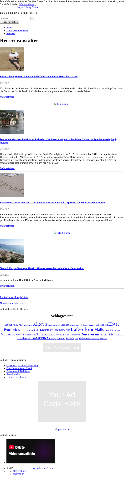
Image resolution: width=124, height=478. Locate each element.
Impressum (18, 473)
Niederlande (30, 335)
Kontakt (10, 33)
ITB (23, 330)
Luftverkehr (82, 329)
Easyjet (79, 325)
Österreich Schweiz (16, 377)
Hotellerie (10, 329)
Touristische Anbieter (17, 30)
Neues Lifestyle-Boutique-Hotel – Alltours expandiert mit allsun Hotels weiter (42, 268)
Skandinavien (13, 374)
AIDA (21, 325)
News (9, 27)
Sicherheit (120, 335)
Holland (104, 324)
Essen (85, 325)
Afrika (15, 325)
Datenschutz (19, 471)
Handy (97, 325)
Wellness (103, 339)
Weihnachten (94, 339)
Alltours (40, 324)
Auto (50, 325)
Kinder (36, 330)
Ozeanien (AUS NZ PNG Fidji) (22, 365)
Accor (8, 324)
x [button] (35, 4)
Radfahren (64, 335)
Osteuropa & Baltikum (18, 371)
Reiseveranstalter (94, 334)
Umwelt (61, 338)
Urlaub (70, 338)
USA (76, 339)
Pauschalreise (50, 335)
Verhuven (84, 338)
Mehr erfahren (26, 4)
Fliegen (91, 325)
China (72, 325)
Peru (58, 335)
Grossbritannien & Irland (19, 368)
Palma (40, 334)
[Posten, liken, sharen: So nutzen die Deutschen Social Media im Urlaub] (12, 70)
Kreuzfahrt (46, 329)
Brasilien (65, 324)
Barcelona (56, 325)
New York (20, 335)
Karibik (29, 330)
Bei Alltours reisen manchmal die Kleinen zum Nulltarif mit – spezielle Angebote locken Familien (52, 202)
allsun (28, 324)
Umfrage (52, 339)
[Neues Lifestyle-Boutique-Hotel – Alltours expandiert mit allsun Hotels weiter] (12, 262)
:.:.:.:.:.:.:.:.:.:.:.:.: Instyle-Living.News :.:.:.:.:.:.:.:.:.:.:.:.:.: (28, 7)
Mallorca (102, 329)
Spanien (22, 338)
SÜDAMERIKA (38, 338)
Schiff (111, 334)
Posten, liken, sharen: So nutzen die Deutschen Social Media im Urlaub (39, 76)
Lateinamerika (61, 329)
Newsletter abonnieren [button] (11, 303)
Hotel (113, 324)
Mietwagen (115, 330)
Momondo (8, 334)
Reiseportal (75, 335)
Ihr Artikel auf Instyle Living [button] (14, 297)
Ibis (19, 330)
